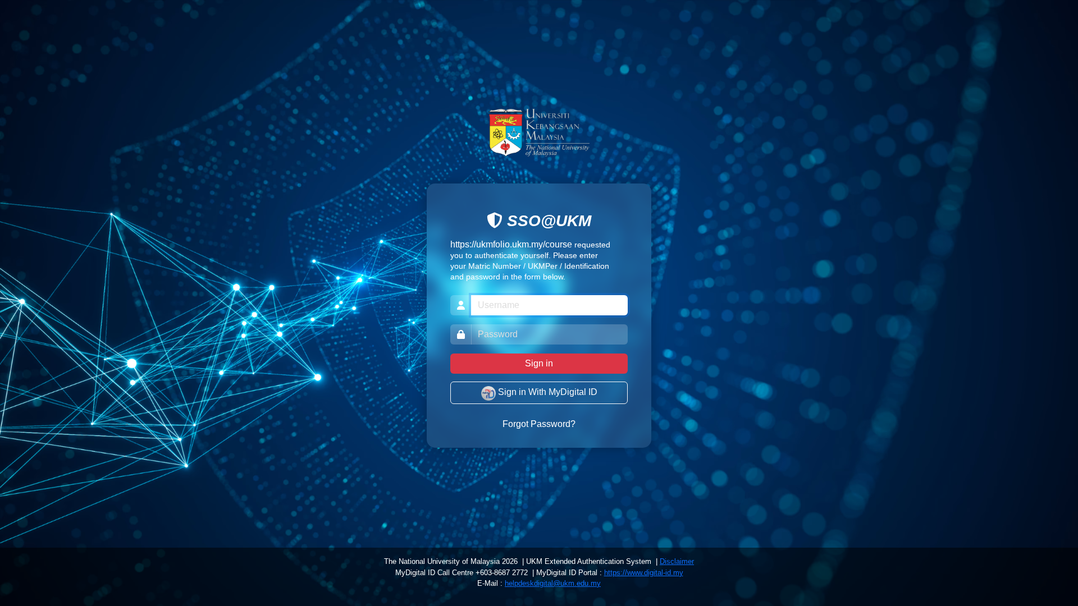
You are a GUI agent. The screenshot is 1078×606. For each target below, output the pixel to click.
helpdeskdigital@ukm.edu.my (553, 583)
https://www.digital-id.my (643, 572)
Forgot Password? (539, 424)
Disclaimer (677, 561)
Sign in (539, 364)
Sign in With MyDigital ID (546, 392)
